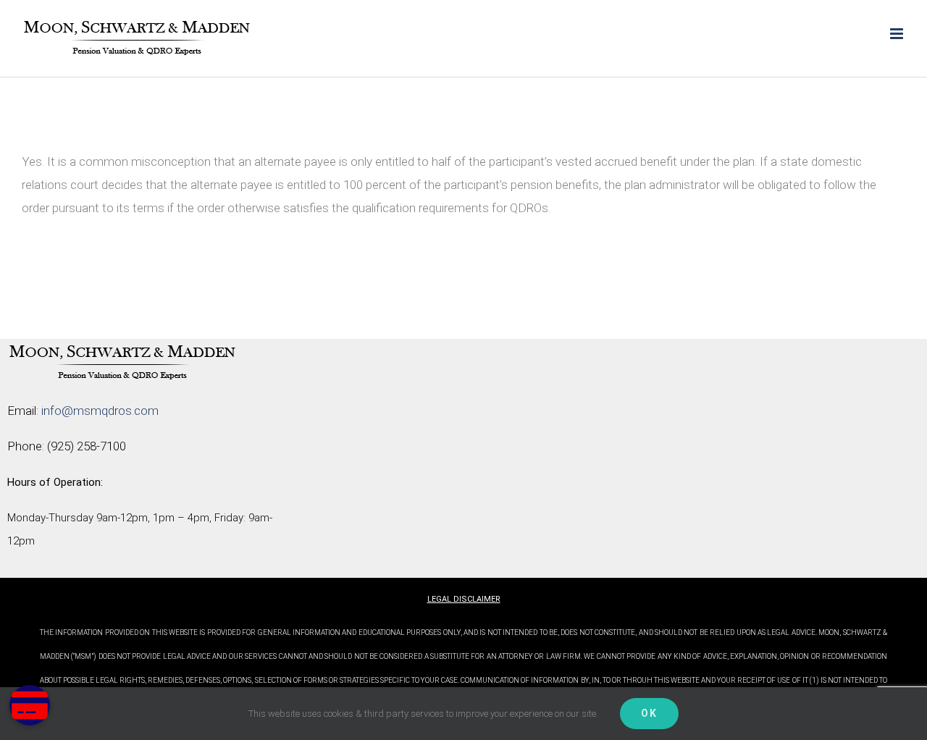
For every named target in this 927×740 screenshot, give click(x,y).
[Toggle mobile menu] (897, 33)
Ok (649, 713)
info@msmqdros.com (100, 410)
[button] (29, 705)
